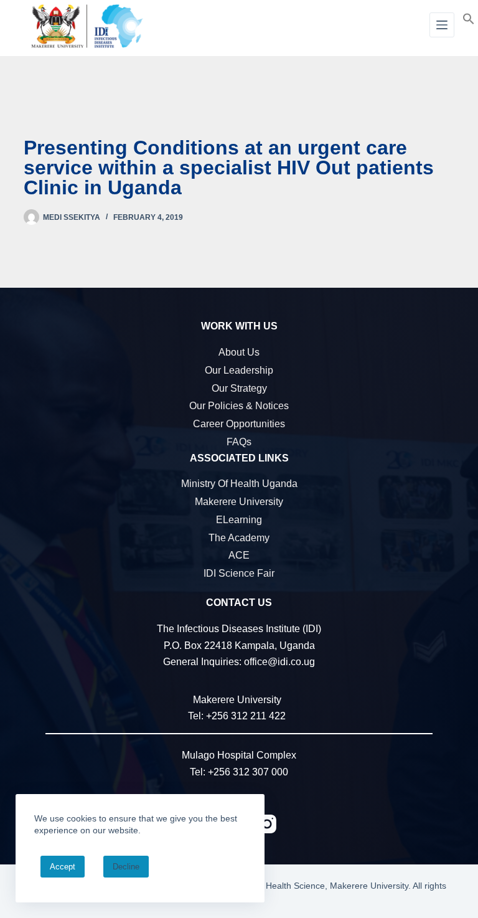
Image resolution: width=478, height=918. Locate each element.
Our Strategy (239, 388)
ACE (239, 555)
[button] (468, 18)
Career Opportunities (239, 424)
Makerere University (239, 501)
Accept (62, 866)
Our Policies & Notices (239, 405)
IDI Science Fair (239, 573)
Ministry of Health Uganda (239, 483)
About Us (239, 352)
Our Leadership (239, 370)
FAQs (239, 442)
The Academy (239, 537)
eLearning (239, 519)
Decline (126, 866)
